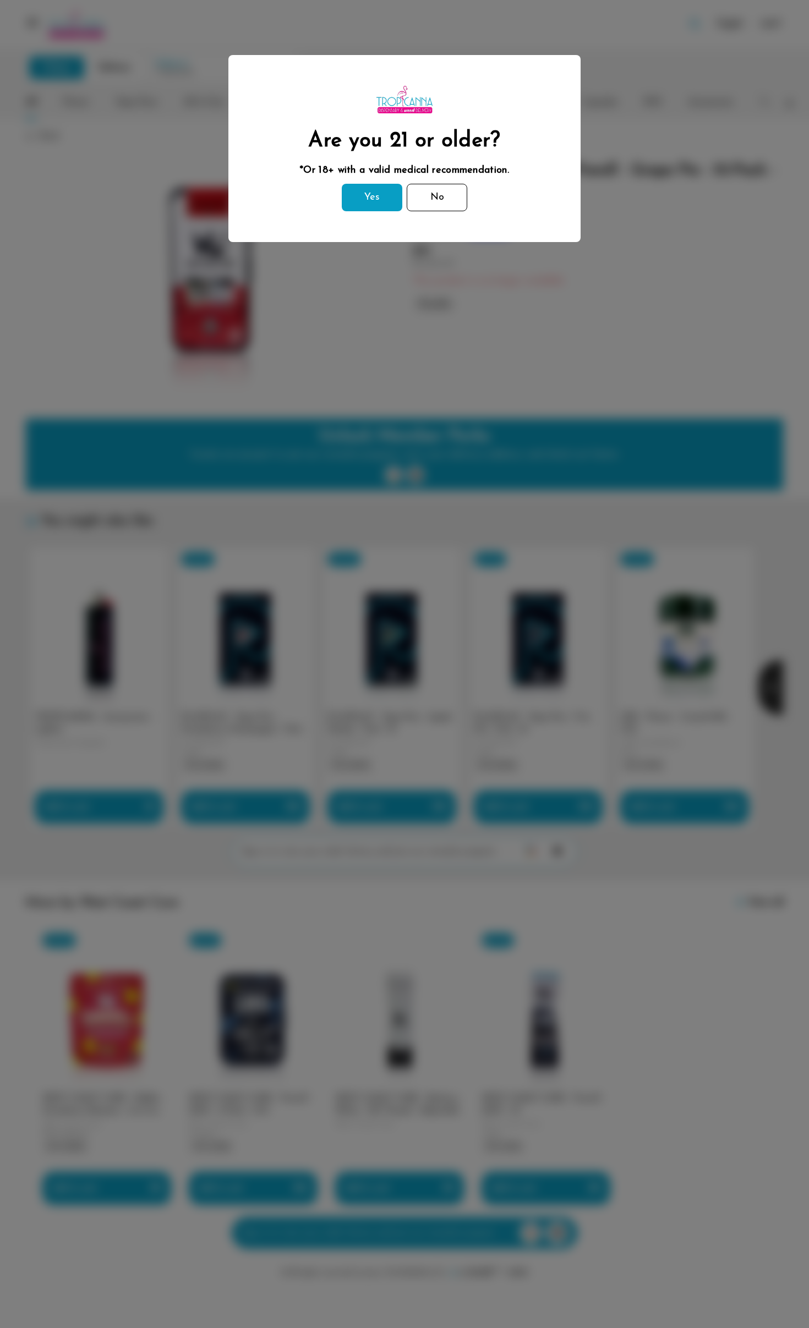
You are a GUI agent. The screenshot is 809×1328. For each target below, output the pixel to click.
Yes (372, 197)
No (437, 197)
